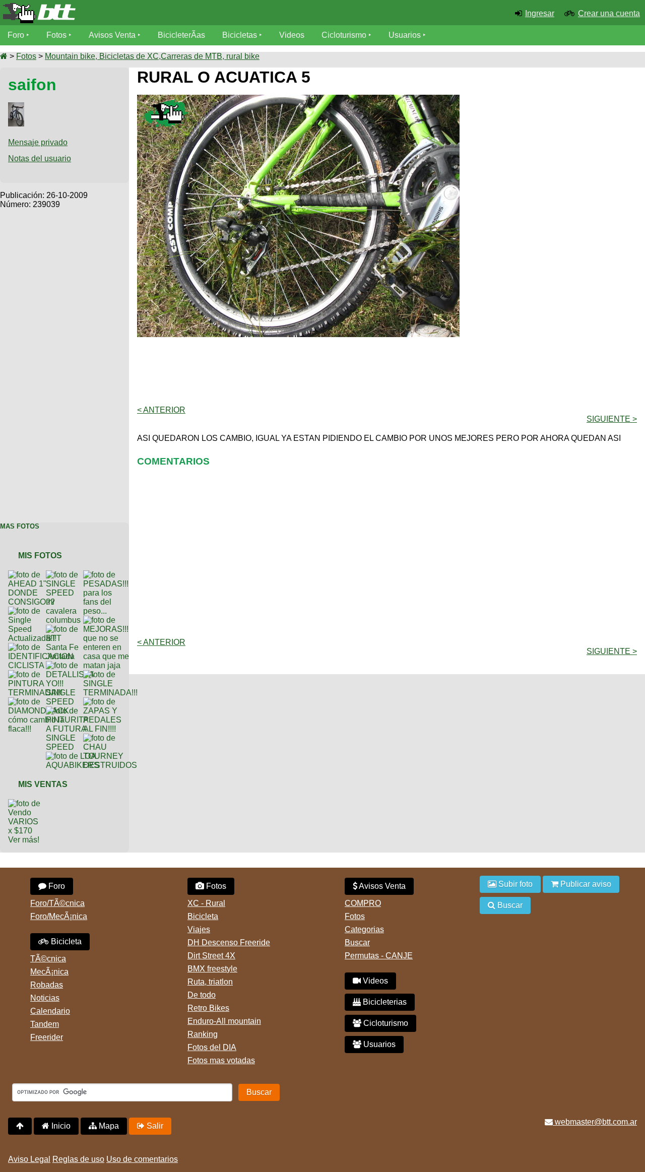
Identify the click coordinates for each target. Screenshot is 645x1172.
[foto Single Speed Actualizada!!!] (34, 611)
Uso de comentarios (142, 1159)
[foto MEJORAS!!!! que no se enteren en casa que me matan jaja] (109, 620)
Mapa (108, 1126)
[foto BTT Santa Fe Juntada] (65, 629)
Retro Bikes (208, 1008)
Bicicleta (65, 941)
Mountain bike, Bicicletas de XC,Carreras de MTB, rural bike (152, 56)
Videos (291, 35)
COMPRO (363, 903)
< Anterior (161, 410)
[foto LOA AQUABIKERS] (74, 756)
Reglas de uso (78, 1159)
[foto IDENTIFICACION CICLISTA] (43, 647)
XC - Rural (206, 903)
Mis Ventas (43, 784)
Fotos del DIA (211, 1047)
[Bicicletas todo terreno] (107, 13)
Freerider (46, 1037)
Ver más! (23, 839)
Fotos (56, 35)
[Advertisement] (64, 360)
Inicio (60, 1126)
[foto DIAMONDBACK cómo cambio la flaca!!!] (40, 701)
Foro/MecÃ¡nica (58, 916)
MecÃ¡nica (49, 971)
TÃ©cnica (48, 958)
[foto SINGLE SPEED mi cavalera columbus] (65, 574)
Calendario (50, 1011)
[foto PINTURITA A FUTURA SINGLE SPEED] (69, 710)
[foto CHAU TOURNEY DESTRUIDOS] (112, 738)
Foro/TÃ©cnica (57, 903)
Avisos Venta (112, 35)
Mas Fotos (19, 526)
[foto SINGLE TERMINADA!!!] (112, 674)
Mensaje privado (38, 142)
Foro (16, 35)
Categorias (364, 929)
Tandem (44, 1024)
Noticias (44, 998)
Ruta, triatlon (210, 982)
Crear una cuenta (609, 13)
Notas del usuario (39, 158)
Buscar (357, 942)
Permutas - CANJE (379, 955)
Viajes (198, 929)
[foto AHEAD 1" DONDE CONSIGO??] (33, 574)
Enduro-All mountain (224, 1021)
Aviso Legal (29, 1159)
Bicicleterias (384, 1002)
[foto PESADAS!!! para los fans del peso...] (108, 574)
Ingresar (539, 13)
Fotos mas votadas (221, 1060)
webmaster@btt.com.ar (595, 1122)
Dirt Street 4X (211, 955)
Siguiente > (612, 419)
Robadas (46, 985)
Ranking (202, 1034)
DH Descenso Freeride (228, 942)
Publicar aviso (584, 884)
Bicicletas (240, 35)
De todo (201, 995)
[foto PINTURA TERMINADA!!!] (37, 674)
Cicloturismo (343, 35)
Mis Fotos (40, 555)
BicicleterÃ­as (181, 35)
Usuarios (405, 35)
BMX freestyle (212, 968)
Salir (154, 1126)
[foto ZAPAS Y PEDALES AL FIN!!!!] (104, 701)
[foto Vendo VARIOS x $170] (27, 803)
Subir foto (514, 884)
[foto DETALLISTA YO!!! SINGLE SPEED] (72, 665)
